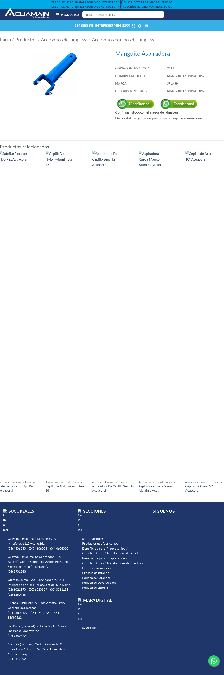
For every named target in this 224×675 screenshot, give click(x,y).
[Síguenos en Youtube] (183, 14)
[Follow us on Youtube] (168, 524)
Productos (25, 39)
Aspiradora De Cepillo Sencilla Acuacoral (113, 488)
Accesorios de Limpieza (64, 39)
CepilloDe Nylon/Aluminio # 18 (65, 488)
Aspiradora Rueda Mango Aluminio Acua (156, 488)
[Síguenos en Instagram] (178, 14)
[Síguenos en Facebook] (172, 14)
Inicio (5, 39)
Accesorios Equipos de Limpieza (124, 39)
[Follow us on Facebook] (156, 524)
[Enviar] (160, 14)
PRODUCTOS (70, 14)
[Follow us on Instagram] (162, 524)
